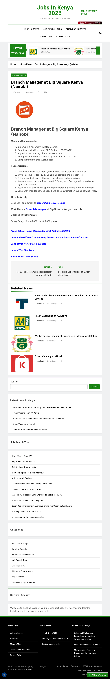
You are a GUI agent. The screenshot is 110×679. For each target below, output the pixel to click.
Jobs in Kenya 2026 (55, 10)
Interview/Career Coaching (89, 670)
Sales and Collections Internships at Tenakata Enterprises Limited (42, 407)
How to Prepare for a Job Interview (27, 473)
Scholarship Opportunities (23, 582)
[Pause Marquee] (98, 51)
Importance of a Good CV (23, 462)
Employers (75, 666)
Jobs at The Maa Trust (22, 250)
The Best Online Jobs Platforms (26, 489)
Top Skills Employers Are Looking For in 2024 (32, 484)
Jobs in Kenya (31, 29)
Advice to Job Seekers (22, 478)
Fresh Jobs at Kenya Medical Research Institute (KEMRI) (40, 231)
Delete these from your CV (24, 467)
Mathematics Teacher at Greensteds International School (67, 336)
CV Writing (46, 36)
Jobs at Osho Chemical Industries (28, 243)
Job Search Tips (52, 29)
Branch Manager (36, 209)
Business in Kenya (76, 29)
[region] (34, 660)
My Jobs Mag (18, 577)
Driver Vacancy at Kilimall (48, 356)
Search (14, 381)
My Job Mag (15, 644)
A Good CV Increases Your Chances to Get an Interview (37, 495)
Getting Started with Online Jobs (26, 511)
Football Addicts (19, 549)
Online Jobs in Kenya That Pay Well (27, 500)
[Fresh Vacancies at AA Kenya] (28, 52)
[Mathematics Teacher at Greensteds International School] (74, 52)
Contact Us (63, 36)
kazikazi (16, 92)
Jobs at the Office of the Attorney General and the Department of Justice (49, 237)
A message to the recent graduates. (28, 517)
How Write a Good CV (22, 456)
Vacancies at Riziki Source (24, 256)
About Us (14, 638)
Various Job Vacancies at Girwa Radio (30, 429)
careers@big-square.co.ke (51, 203)
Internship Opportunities (23, 555)
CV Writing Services (92, 666)
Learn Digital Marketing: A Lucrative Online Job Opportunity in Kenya (42, 506)
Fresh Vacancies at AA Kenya (50, 48)
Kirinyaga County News (22, 571)
